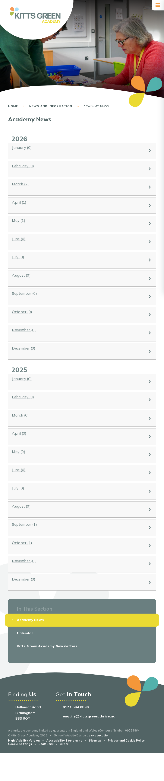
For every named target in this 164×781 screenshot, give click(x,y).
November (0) (24, 330)
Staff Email (46, 744)
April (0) (19, 433)
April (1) (19, 202)
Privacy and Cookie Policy (126, 740)
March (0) (20, 415)
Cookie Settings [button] (20, 744)
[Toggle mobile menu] (158, 5)
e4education (100, 735)
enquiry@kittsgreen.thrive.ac (89, 716)
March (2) (20, 184)
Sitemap (95, 740)
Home (13, 106)
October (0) (22, 311)
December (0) (23, 348)
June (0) (18, 239)
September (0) (24, 293)
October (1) (22, 542)
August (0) (21, 275)
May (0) (18, 451)
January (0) (22, 147)
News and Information (50, 106)
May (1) (18, 220)
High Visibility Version (24, 740)
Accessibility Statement (64, 740)
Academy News (96, 106)
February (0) (23, 166)
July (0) (18, 257)
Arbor (64, 744)
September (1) (24, 524)
